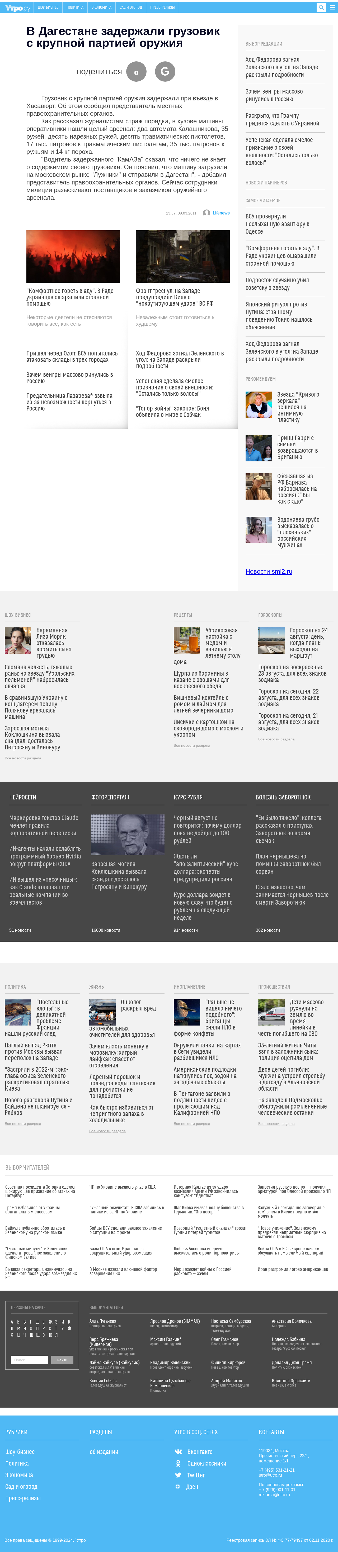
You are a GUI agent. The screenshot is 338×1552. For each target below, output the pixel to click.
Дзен (192, 1487)
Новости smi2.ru (269, 571)
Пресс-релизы (162, 7)
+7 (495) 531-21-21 (277, 1470)
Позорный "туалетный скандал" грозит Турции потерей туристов (210, 1230)
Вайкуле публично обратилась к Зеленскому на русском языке (35, 1230)
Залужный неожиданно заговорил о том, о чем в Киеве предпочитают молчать (291, 1212)
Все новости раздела (23, 758)
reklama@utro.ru (274, 1494)
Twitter (196, 1475)
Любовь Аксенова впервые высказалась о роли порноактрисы (207, 1251)
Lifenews (221, 213)
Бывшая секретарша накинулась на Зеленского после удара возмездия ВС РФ (41, 1273)
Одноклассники (206, 1463)
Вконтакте (200, 1452)
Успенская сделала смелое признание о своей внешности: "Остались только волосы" (174, 388)
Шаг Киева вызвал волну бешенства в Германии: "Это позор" (209, 1210)
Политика (75, 7)
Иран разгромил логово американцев (293, 1269)
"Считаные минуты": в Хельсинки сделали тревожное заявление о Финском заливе (36, 1253)
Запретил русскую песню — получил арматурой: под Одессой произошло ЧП (294, 1189)
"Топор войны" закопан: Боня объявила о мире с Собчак (172, 412)
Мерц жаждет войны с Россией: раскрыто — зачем (203, 1271)
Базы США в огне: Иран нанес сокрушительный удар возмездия (121, 1251)
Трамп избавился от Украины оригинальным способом (32, 1210)
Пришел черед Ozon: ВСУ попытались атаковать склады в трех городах (72, 357)
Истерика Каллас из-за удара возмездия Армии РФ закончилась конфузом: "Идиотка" (206, 1191)
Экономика (101, 7)
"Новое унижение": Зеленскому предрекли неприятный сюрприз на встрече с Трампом (292, 1232)
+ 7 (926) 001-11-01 (277, 1489)
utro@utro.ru (270, 1475)
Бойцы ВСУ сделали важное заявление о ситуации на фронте (126, 1230)
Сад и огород (131, 7)
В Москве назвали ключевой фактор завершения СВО (123, 1271)
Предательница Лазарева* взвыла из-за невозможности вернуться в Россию (69, 402)
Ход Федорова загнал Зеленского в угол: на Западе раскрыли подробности (180, 360)
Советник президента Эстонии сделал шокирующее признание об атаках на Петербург (40, 1191)
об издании (104, 1452)
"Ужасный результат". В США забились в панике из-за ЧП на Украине (127, 1210)
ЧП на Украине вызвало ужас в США (123, 1187)
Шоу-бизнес (48, 7)
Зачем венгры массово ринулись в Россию (69, 378)
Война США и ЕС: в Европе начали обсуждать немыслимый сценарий (290, 1251)
